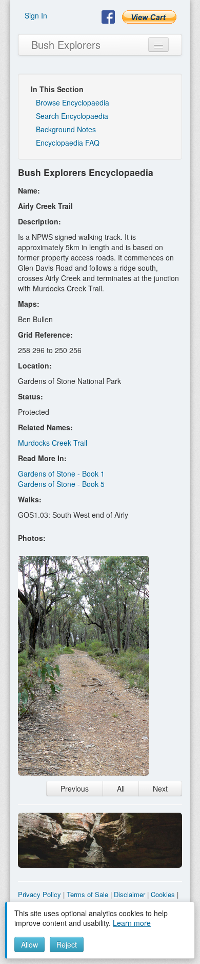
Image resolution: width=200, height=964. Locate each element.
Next (160, 788)
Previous (75, 788)
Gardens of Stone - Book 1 (61, 473)
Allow (29, 944)
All (121, 788)
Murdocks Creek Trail (52, 442)
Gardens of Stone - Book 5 (61, 484)
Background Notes (66, 129)
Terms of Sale (87, 894)
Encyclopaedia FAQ (67, 142)
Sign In (36, 15)
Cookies (163, 894)
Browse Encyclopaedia (72, 102)
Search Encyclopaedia (72, 116)
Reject (66, 944)
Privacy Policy (39, 894)
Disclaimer (129, 894)
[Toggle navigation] (158, 44)
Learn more (132, 923)
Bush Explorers (66, 44)
